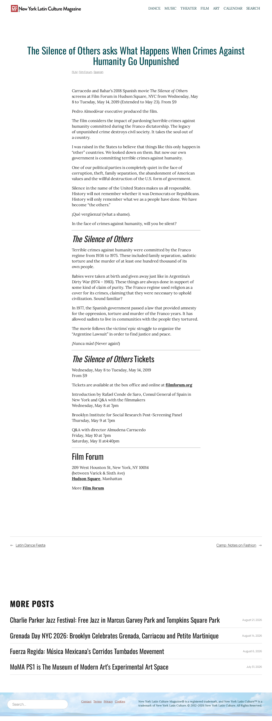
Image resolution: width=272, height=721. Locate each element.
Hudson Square (86, 478)
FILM (205, 8)
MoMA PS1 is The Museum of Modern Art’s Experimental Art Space (89, 666)
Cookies (120, 701)
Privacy (108, 701)
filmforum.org (179, 384)
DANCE (154, 8)
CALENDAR (233, 8)
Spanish (98, 72)
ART (216, 8)
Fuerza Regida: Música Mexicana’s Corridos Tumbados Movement (87, 651)
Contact (86, 701)
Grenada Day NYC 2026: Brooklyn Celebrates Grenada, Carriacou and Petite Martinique (114, 635)
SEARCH (253, 8)
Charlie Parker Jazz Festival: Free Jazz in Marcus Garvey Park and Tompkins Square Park (114, 619)
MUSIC (170, 8)
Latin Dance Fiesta (30, 545)
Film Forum (85, 72)
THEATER (188, 8)
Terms (97, 701)
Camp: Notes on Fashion (236, 545)
